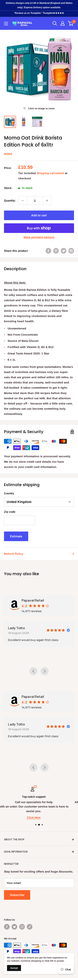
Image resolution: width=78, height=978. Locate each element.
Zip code (9, 511)
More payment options (39, 237)
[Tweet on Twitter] (63, 251)
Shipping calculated (50, 173)
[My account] (63, 23)
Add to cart (39, 215)
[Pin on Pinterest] (56, 251)
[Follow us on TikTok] (29, 927)
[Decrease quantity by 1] (22, 200)
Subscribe (17, 895)
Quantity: (10, 200)
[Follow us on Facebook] (7, 927)
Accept (14, 968)
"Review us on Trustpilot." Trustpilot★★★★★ (39, 13)
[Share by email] (71, 251)
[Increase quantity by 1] (47, 200)
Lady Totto (16, 628)
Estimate (16, 536)
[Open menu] (6, 23)
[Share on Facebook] (48, 251)
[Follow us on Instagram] (22, 927)
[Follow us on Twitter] (14, 927)
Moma (8, 153)
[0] (70, 23)
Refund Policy (13, 553)
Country (9, 493)
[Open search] (55, 23)
